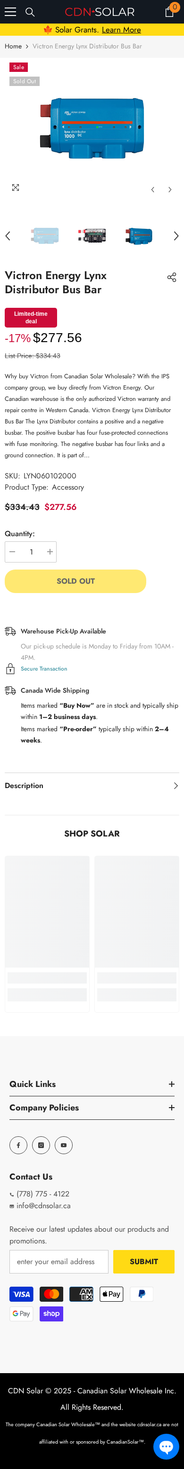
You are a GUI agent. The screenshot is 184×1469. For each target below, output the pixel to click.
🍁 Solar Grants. (92, 29)
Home (13, 46)
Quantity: (20, 533)
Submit (144, 1261)
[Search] (30, 12)
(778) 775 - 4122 (41, 1193)
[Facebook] (18, 1145)
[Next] (170, 189)
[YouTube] (64, 1145)
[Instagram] (41, 1145)
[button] (166, 1447)
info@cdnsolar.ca (42, 1205)
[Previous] (152, 189)
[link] (47, 978)
